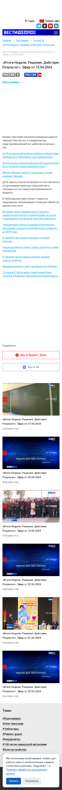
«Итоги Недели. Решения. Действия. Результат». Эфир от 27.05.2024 (24, 421)
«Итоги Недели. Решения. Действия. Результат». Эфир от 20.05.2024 (24, 475)
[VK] (56, 25)
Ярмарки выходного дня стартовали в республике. (30, 266)
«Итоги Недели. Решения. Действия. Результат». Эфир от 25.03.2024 (24, 689)
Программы (22, 40)
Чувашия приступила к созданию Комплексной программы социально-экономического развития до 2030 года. (29, 228)
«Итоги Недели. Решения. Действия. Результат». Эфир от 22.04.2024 (24, 582)
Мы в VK (33, 367)
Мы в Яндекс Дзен (33, 355)
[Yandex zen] (44, 25)
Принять (13, 780)
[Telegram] (38, 25)
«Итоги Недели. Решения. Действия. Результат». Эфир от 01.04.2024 (24, 635)
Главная (6, 40)
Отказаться (32, 780)
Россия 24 (38, 40)
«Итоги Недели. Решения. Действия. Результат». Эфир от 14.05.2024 (24, 528)
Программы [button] (10, 82)
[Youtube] (50, 25)
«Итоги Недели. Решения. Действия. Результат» (28, 44)
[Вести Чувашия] (18, 32)
